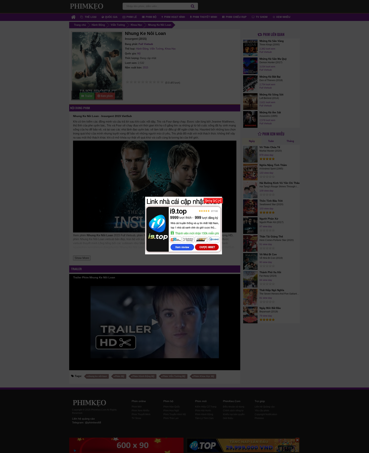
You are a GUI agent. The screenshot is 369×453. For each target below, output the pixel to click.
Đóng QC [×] (213, 200)
